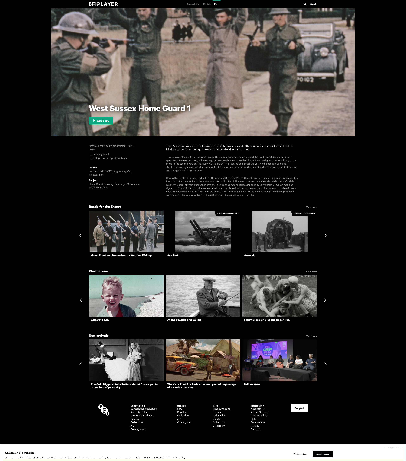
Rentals (207, 4)
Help (253, 418)
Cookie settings (300, 454)
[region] (203, 452)
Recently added (139, 412)
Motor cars (133, 184)
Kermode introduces (142, 415)
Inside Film (219, 415)
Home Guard (96, 184)
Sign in (313, 4)
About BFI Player (260, 412)
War (129, 171)
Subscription (193, 4)
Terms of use (258, 422)
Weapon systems (98, 187)
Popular (135, 418)
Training (108, 184)
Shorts (216, 418)
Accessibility (258, 408)
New (179, 408)
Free (216, 4)
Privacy (255, 425)
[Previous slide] (80, 235)
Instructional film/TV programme (107, 171)
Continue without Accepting (394, 448)
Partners (255, 429)
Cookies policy (259, 415)
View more (311, 206)
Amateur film (96, 174)
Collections (137, 422)
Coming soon (138, 429)
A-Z (132, 425)
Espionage (120, 184)
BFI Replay (219, 425)
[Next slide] (325, 235)
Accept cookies (322, 454)
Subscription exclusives (144, 408)
